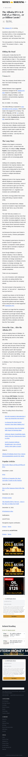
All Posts (4, 725)
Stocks (3, 709)
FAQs (3, 737)
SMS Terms (22, 611)
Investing (4, 705)
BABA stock (13, 456)
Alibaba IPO (8, 28)
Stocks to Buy (9, 511)
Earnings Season (6, 703)
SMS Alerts (4, 729)
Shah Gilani (11, 630)
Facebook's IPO (9, 305)
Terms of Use (5, 739)
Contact (4, 731)
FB (3, 119)
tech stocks (8, 498)
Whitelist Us (5, 741)
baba (8, 456)
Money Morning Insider (7, 727)
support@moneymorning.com (17, 695)
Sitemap (4, 749)
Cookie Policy (5, 745)
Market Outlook (5, 707)
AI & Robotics (5, 701)
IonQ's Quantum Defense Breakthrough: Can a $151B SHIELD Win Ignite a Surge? (13, 444)
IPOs (3, 474)
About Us (4, 719)
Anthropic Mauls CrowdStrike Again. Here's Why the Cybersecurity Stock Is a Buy (15, 436)
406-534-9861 (5, 695)
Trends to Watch (6, 713)
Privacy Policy (16, 611)
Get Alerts (14, 616)
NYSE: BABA (20, 456)
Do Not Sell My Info (6, 747)
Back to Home (8, 7)
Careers (4, 721)
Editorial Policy (5, 723)
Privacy (4, 526)
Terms (9, 526)
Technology (4, 711)
